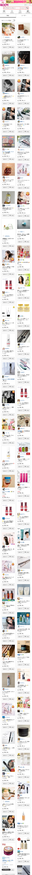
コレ (5, 47)
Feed (4, 12)
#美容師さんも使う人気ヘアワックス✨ (8, 861)
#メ (9, 861)
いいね (12, 47)
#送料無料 (12, 379)
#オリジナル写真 (6, 379)
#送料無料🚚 (20, 67)
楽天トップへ (27, 5)
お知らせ (20, 12)
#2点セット (26, 67)
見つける (12, 12)
